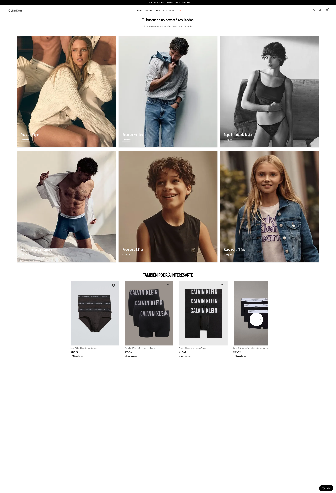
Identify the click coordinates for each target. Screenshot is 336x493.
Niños (157, 10)
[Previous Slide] (256, 319)
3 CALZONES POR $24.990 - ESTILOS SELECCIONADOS (168, 3)
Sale (179, 10)
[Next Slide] (260, 319)
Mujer (139, 10)
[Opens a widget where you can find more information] (326, 488)
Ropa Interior (168, 10)
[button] (314, 10)
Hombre (148, 10)
